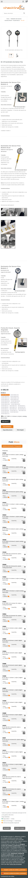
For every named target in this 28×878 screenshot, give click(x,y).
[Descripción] (2, 416)
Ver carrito (7, 828)
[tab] (7, 426)
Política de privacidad (15, 864)
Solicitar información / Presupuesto (12, 446)
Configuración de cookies (7, 876)
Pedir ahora (5, 421)
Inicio (8, 18)
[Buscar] (24, 13)
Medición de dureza (16, 18)
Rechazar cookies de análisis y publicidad (15, 873)
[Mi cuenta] (23, 1)
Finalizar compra (19, 828)
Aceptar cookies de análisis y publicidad (14, 870)
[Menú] (2, 1)
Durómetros (16, 20)
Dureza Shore (8, 20)
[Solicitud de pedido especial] (9, 460)
